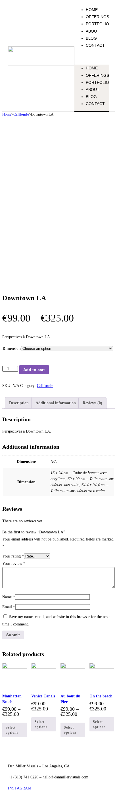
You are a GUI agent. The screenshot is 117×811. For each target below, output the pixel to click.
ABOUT (92, 31)
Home (6, 114)
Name (8, 597)
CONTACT (95, 45)
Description (19, 403)
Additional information (55, 403)
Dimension (12, 348)
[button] (91, 56)
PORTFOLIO (97, 24)
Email (8, 607)
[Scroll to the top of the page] (3, 805)
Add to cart (34, 369)
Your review (13, 563)
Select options (12, 730)
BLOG (91, 38)
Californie (21, 114)
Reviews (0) (92, 403)
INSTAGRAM (19, 788)
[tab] (19, 403)
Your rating (13, 556)
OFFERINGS (97, 16)
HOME (92, 9)
